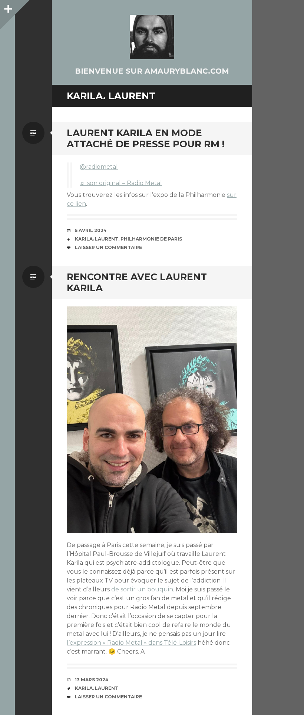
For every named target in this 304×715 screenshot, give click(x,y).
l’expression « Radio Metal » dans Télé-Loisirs (131, 642)
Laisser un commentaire (108, 247)
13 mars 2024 (92, 679)
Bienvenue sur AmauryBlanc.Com (152, 71)
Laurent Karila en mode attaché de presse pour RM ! (146, 138)
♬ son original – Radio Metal (121, 183)
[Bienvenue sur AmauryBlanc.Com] (152, 37)
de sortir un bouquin (142, 589)
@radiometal (99, 166)
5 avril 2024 (91, 230)
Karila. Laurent (96, 239)
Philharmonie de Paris (151, 239)
